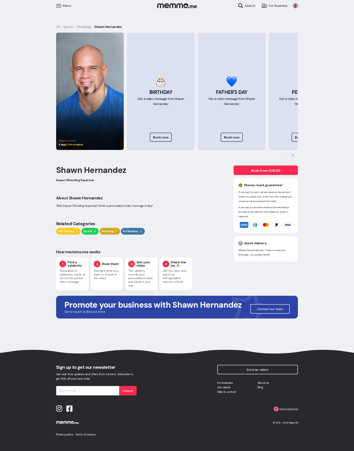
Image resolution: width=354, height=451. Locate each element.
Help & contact (226, 392)
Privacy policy (64, 434)
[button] (283, 155)
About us (263, 383)
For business (225, 383)
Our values (223, 387)
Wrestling (84, 27)
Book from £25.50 (265, 170)
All (58, 27)
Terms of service (85, 434)
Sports (68, 27)
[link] (295, 5)
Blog (260, 387)
